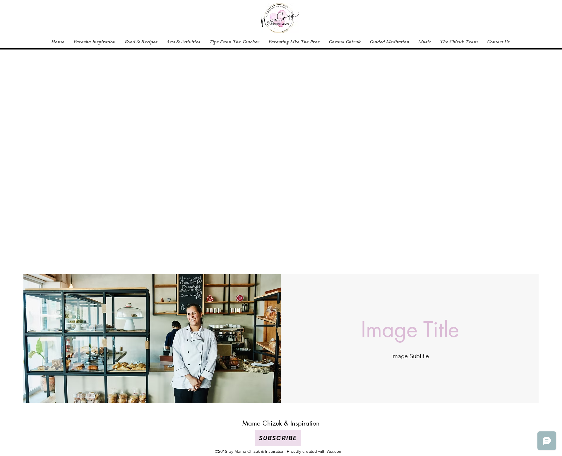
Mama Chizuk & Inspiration (281, 423)
